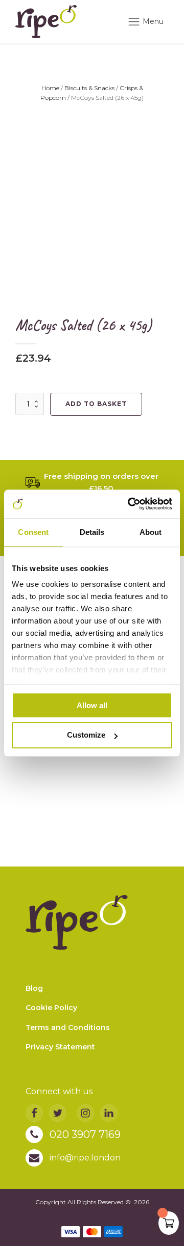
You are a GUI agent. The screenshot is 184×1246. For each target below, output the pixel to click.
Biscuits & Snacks (89, 88)
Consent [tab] (33, 532)
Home (50, 88)
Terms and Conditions (68, 1027)
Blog (34, 988)
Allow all (92, 705)
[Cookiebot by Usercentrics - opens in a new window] (129, 503)
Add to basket (96, 404)
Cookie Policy (51, 1007)
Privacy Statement (60, 1046)
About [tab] (151, 532)
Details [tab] (92, 532)
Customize (86, 735)
